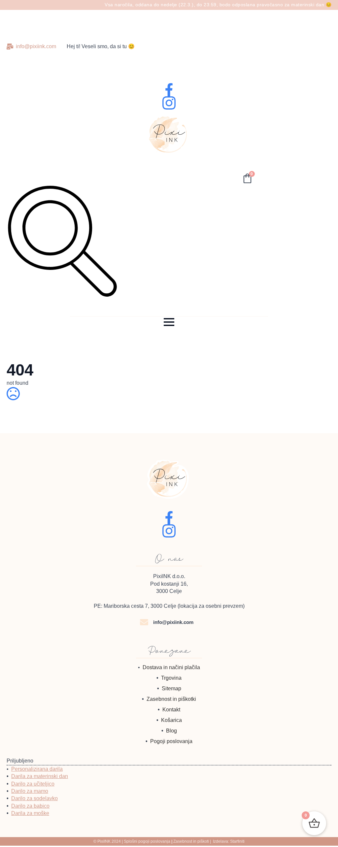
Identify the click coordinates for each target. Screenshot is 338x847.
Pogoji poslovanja (171, 741)
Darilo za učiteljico (32, 784)
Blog (171, 730)
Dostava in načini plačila (171, 667)
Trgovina (171, 678)
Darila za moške (30, 813)
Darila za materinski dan (39, 776)
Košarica (171, 720)
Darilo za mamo (29, 791)
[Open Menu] (169, 322)
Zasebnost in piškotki (171, 699)
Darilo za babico (30, 806)
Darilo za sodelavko (34, 798)
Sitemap (171, 688)
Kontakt (171, 709)
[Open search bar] (62, 294)
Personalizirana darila (37, 769)
